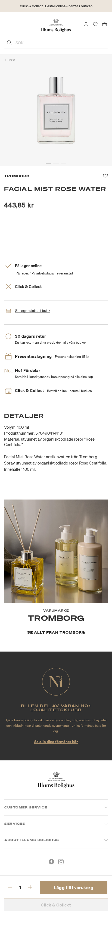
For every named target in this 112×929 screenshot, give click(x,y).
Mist (11, 60)
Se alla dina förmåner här (56, 741)
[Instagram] (61, 861)
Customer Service (25, 807)
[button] (48, 163)
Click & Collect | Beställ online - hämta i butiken (56, 6)
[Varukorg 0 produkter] (104, 23)
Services (14, 823)
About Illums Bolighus (31, 840)
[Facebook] (51, 861)
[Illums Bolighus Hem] (56, 25)
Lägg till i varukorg (73, 887)
